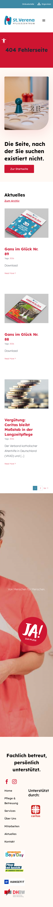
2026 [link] (12, 258)
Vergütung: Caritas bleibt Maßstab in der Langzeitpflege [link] (26, 387)
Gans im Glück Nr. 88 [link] (26, 305)
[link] (4, 40)
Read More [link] (9, 273)
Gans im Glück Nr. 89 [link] (26, 220)
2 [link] (40, 488)
